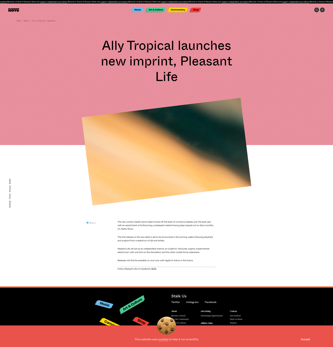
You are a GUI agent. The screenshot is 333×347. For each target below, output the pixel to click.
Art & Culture (156, 9)
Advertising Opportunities (212, 315)
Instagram (192, 302)
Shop (196, 9)
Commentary (178, 9)
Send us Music (236, 319)
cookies (163, 339)
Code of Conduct (178, 323)
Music (137, 9)
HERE (153, 268)
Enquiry (233, 323)
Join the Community (180, 319)
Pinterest (10, 188)
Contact (233, 311)
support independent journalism (53, 1)
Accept (305, 339)
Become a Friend (178, 315)
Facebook (10, 204)
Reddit (10, 181)
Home (19, 21)
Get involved (235, 315)
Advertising (206, 311)
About (174, 311)
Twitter (10, 196)
